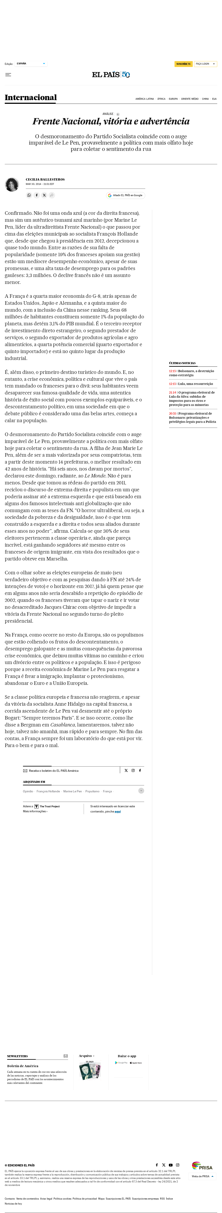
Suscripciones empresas (145, 1198)
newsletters (17, 1056)
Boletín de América (22, 1066)
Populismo (92, 791)
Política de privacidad (85, 1198)
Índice (169, 1198)
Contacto (10, 1198)
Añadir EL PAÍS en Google (127, 195)
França (107, 791)
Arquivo (85, 1056)
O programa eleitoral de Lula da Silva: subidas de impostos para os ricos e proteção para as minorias (192, 399)
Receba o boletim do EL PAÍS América (53, 770)
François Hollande (48, 791)
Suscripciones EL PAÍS (118, 1198)
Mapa (101, 1198)
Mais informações (34, 811)
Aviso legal (46, 1198)
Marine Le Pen (72, 791)
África (161, 99)
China (205, 99)
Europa (173, 99)
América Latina (144, 99)
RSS (162, 1198)
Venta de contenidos (27, 1198)
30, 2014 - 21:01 (40, 184)
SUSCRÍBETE (183, 63)
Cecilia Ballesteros (45, 179)
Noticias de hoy (13, 1203)
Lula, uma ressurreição (195, 384)
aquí (118, 811)
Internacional (31, 98)
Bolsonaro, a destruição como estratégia (191, 373)
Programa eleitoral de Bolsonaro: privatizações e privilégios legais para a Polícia (192, 418)
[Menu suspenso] (8, 74)
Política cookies (62, 1198)
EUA (214, 99)
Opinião (28, 791)
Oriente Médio (190, 99)
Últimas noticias (182, 363)
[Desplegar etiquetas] (141, 791)
